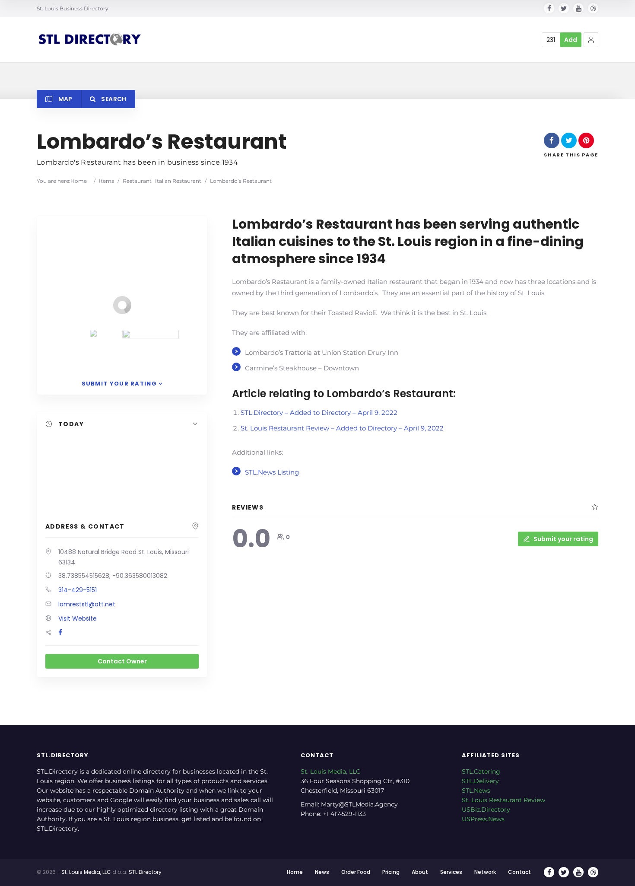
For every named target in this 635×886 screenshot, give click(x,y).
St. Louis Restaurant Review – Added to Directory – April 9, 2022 (342, 428)
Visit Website (77, 618)
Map (64, 99)
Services (451, 872)
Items (106, 181)
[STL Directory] (89, 40)
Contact (519, 872)
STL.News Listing (272, 472)
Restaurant (137, 181)
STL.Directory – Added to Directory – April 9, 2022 (319, 412)
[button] (591, 39)
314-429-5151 (77, 590)
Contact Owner (122, 661)
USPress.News (483, 819)
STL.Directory (145, 872)
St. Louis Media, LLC (330, 771)
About (420, 872)
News (322, 872)
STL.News (476, 790)
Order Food (355, 872)
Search (113, 99)
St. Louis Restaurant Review (503, 800)
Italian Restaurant (178, 181)
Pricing (391, 872)
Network (485, 872)
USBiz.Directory (486, 809)
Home (78, 181)
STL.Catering (481, 771)
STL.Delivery (480, 781)
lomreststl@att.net (86, 604)
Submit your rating (563, 539)
